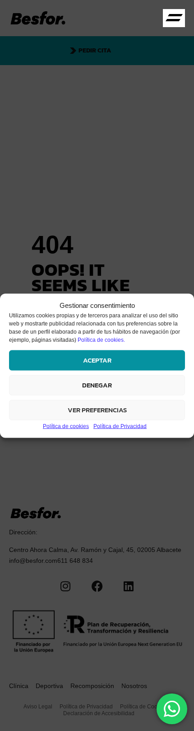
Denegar (97, 385)
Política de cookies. (101, 339)
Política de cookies (66, 426)
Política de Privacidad (120, 426)
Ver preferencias (97, 410)
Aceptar (97, 360)
